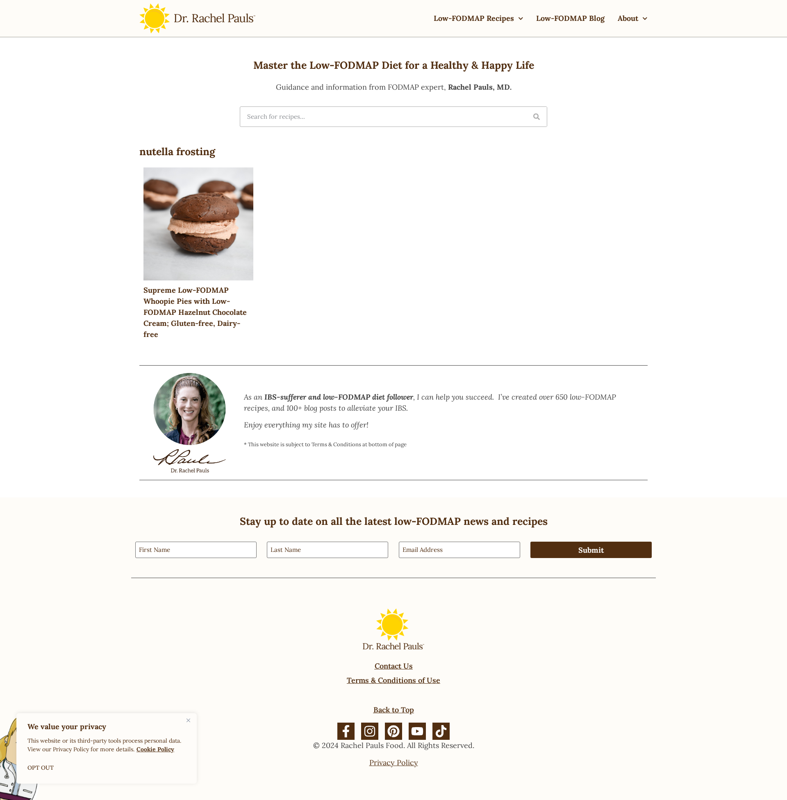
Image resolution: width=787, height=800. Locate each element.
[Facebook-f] (346, 731)
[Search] (536, 117)
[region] (106, 748)
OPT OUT (40, 767)
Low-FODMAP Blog (570, 18)
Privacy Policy (393, 762)
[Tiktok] (441, 731)
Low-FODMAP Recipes (474, 18)
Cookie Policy (155, 749)
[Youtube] (417, 731)
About (628, 18)
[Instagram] (369, 731)
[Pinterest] (393, 731)
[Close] (188, 720)
